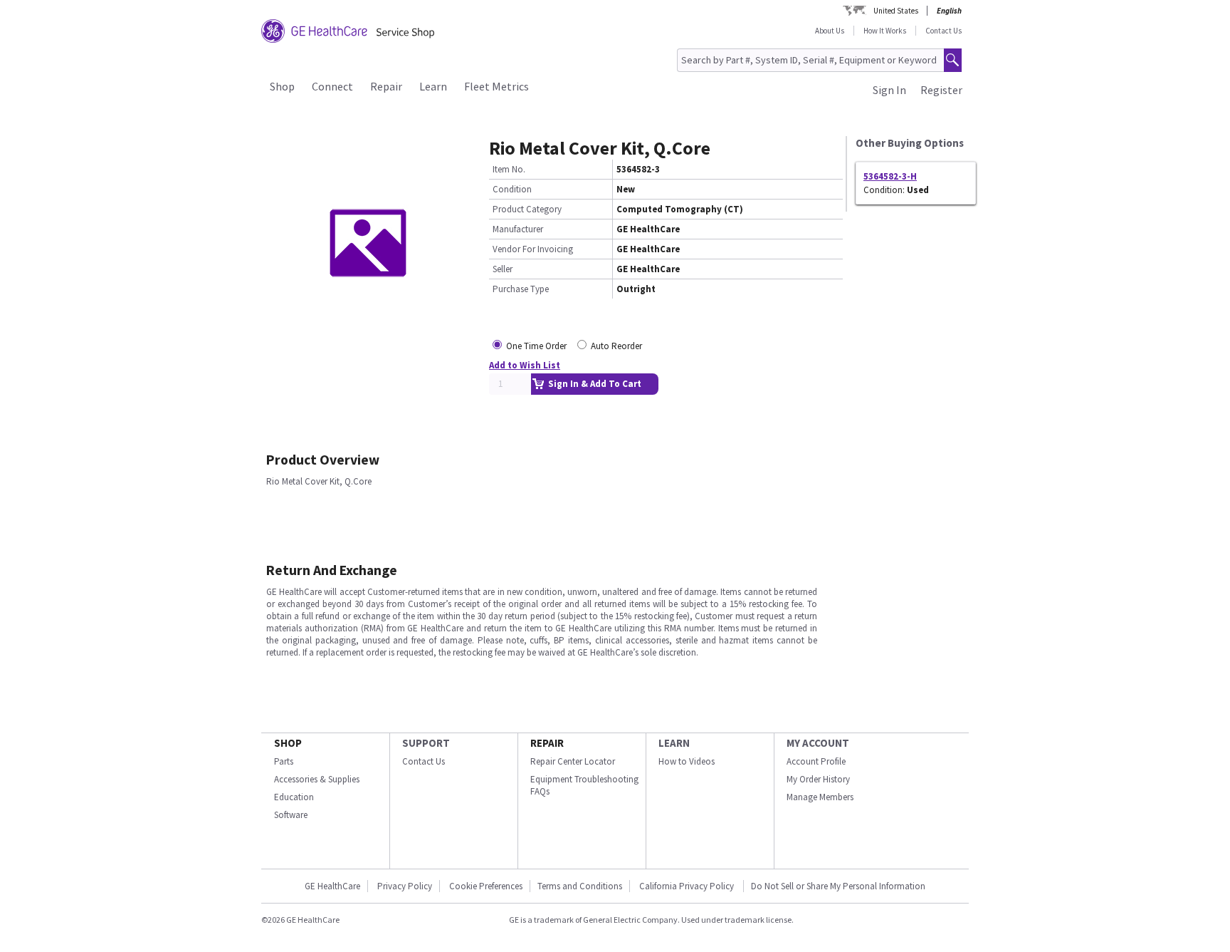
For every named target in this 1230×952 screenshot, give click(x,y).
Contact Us (943, 31)
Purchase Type (521, 289)
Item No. (509, 169)
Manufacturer (518, 229)
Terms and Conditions (579, 886)
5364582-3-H (890, 176)
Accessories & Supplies (316, 779)
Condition (512, 189)
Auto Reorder (616, 346)
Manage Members (820, 797)
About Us (829, 31)
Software (291, 815)
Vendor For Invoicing (533, 249)
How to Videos (686, 761)
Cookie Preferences (485, 886)
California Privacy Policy (687, 886)
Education (294, 797)
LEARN (674, 743)
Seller (502, 269)
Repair (386, 86)
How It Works (884, 31)
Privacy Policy (404, 886)
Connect (332, 86)
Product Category (527, 209)
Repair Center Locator (572, 761)
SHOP (288, 743)
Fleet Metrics (496, 86)
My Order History (818, 779)
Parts (283, 761)
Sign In (889, 90)
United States (895, 11)
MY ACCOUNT (818, 743)
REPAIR (547, 743)
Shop (282, 86)
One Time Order (536, 346)
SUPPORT (426, 743)
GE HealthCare (332, 886)
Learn (433, 86)
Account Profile (816, 761)
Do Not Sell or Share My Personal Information (838, 886)
